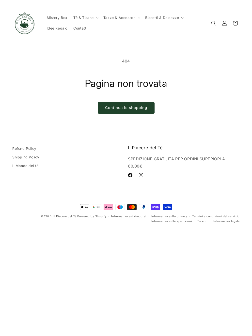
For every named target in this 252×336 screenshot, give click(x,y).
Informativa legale (226, 221)
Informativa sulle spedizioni (171, 221)
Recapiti (203, 221)
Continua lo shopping (126, 107)
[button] (85, 18)
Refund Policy (24, 148)
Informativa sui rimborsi (128, 216)
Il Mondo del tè (25, 166)
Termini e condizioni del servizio (216, 216)
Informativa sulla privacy (169, 216)
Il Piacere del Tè (64, 216)
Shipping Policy (25, 157)
